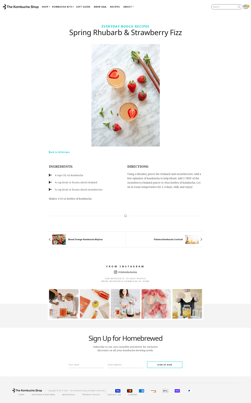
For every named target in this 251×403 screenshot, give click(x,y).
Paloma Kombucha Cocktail (168, 239)
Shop (45, 6)
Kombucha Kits (62, 6)
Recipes (115, 6)
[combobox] (225, 6)
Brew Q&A (100, 6)
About (127, 6)
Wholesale (68, 394)
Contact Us (114, 394)
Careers (132, 394)
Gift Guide (83, 6)
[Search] (239, 7)
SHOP (21, 394)
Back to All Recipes (59, 152)
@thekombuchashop (127, 272)
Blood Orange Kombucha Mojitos (85, 239)
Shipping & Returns (43, 394)
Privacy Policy (91, 394)
